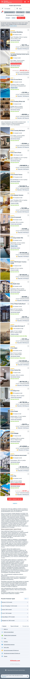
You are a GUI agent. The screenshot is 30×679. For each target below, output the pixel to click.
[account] (25, 1)
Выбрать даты (21, 17)
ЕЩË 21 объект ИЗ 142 (15, 499)
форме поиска (13, 25)
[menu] (28, 1)
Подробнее (4, 676)
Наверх (15, 503)
